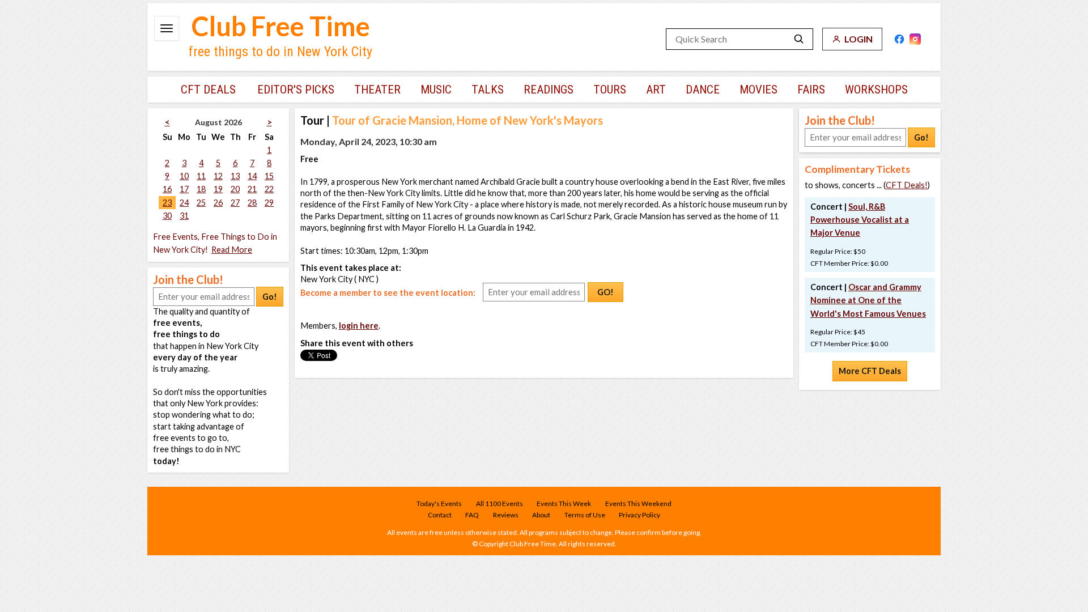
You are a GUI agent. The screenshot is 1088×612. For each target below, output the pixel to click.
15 (269, 176)
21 (252, 189)
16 (167, 189)
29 (269, 202)
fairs (811, 89)
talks (487, 89)
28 (252, 202)
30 (167, 215)
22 (269, 189)
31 (184, 215)
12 (218, 176)
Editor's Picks (295, 89)
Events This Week (564, 503)
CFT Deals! (907, 185)
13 (235, 176)
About (541, 515)
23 (167, 202)
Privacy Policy (639, 515)
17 (184, 189)
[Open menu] (166, 28)
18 (201, 189)
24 (184, 202)
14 (252, 176)
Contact (440, 515)
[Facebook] (899, 39)
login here (359, 325)
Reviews (505, 515)
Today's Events (439, 503)
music (436, 89)
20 (235, 189)
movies (758, 89)
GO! (605, 292)
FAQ (472, 515)
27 (235, 202)
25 (201, 202)
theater (377, 89)
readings (548, 89)
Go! (269, 296)
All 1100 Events (499, 503)
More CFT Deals (870, 371)
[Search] (799, 39)
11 (201, 176)
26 (218, 202)
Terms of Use (584, 515)
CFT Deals (208, 89)
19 (218, 189)
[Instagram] (915, 39)
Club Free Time (281, 26)
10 (184, 176)
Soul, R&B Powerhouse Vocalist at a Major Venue (859, 219)
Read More (231, 249)
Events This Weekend (638, 503)
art (656, 89)
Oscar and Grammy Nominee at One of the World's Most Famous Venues (868, 300)
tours (609, 89)
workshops (876, 89)
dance (703, 89)
